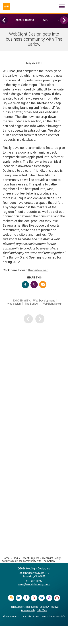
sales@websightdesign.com (34, 584)
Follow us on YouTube (57, 598)
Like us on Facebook (26, 598)
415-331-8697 (34, 581)
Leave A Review (49, 606)
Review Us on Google (49, 598)
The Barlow (31, 303)
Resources (32, 606)
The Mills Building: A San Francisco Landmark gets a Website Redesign (35, 526)
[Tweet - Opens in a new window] (34, 284)
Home (6, 558)
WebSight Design (52, 303)
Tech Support (16, 606)
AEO (45, 20)
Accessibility (28, 610)
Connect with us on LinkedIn (19, 598)
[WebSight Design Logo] (6, 6)
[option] (23, 19)
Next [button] (64, 20)
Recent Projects (24, 20)
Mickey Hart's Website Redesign (33, 397)
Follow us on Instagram (11, 598)
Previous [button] (4, 20)
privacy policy (46, 616)
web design (14, 303)
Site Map (42, 610)
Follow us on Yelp (34, 598)
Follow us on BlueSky (41, 598)
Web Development (44, 300)
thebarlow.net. (38, 270)
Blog (15, 558)
